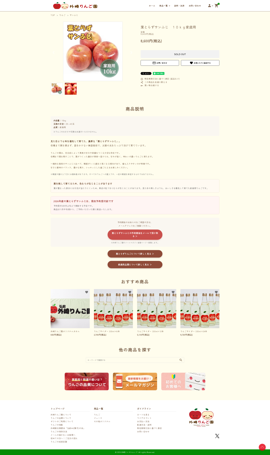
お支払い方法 (143, 421)
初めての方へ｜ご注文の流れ (64, 438)
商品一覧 (163, 5)
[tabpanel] (93, 51)
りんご (97, 414)
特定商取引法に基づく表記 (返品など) (160, 78)
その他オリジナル (102, 421)
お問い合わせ (195, 5)
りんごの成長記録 (59, 441)
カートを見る (143, 414)
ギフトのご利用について (62, 421)
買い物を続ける (150, 85)
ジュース (98, 418)
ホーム (152, 5)
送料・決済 (179, 5)
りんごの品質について (61, 418)
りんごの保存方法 (59, 431)
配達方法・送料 (144, 424)
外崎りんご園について (61, 414)
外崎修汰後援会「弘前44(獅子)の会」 (68, 428)
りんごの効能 (57, 424)
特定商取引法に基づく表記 (149, 428)
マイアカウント (144, 418)
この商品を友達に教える (154, 82)
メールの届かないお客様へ (63, 434)
